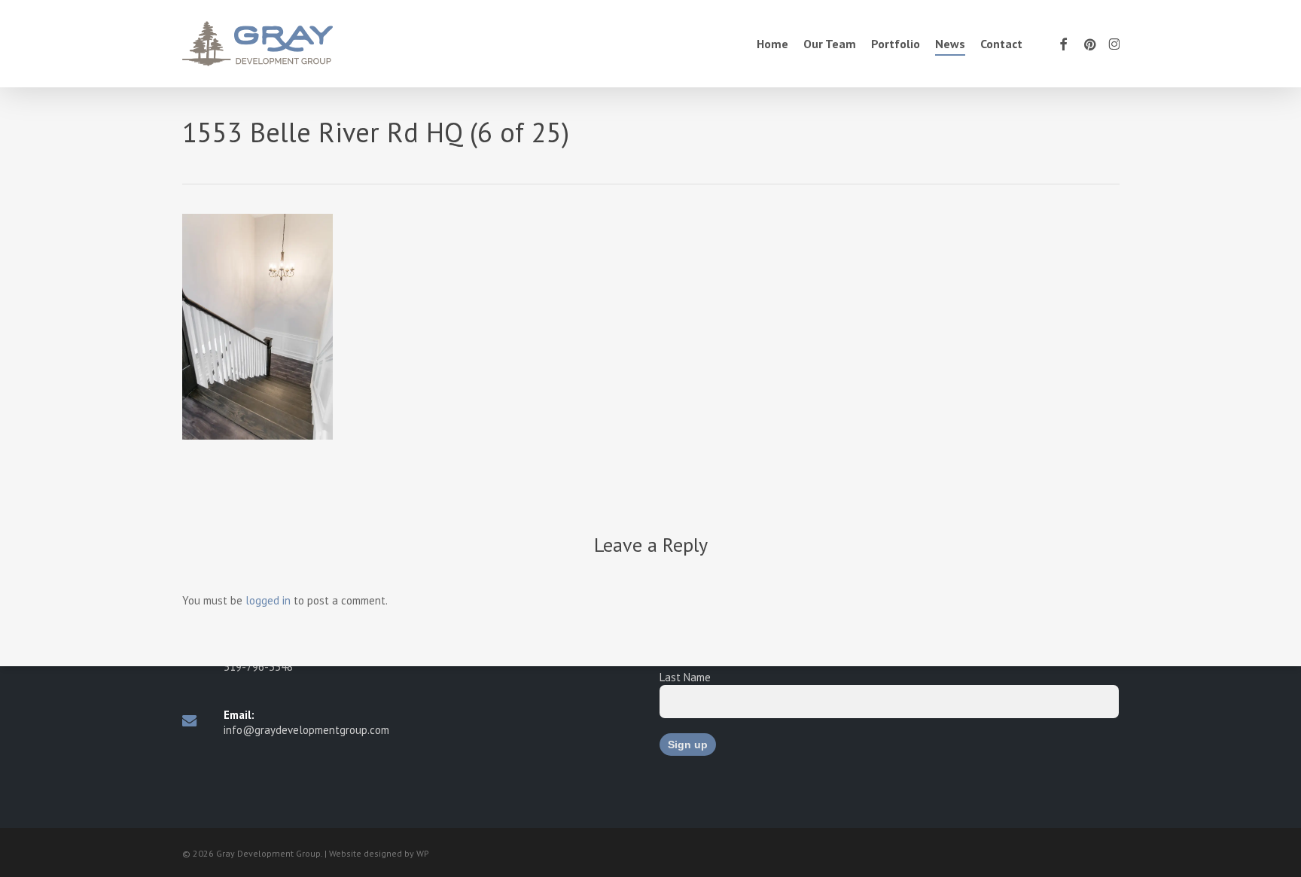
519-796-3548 (258, 666)
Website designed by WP (379, 853)
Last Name (685, 677)
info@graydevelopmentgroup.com (306, 730)
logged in (268, 600)
